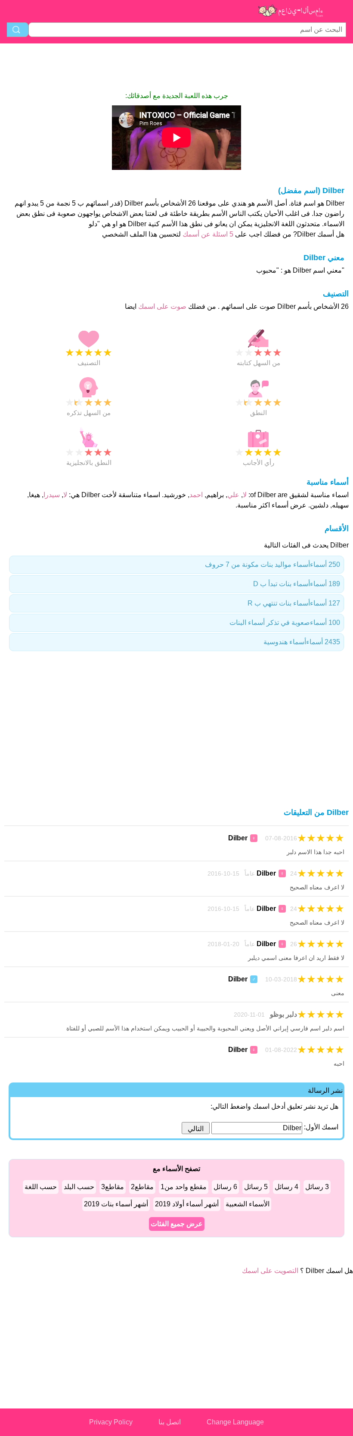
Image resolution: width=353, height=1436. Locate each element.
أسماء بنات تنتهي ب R (294, 603)
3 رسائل (317, 1186)
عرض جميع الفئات (177, 1223)
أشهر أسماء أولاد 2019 (187, 1204)
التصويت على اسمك (270, 1270)
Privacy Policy (111, 1422)
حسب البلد (79, 1186)
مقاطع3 (112, 1186)
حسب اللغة (41, 1186)
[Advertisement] (176, 67)
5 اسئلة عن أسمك (207, 234)
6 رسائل (225, 1186)
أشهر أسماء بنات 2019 (116, 1204)
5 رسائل (256, 1186)
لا (245, 494)
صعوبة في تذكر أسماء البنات (284, 622)
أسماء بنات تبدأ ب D (296, 583)
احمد (196, 494)
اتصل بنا (169, 1422)
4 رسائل (286, 1186)
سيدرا (51, 494)
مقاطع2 (142, 1186)
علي (233, 494)
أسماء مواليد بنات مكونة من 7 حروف (272, 564)
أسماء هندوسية (301, 642)
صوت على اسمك (161, 306)
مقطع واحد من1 (184, 1186)
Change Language (235, 1422)
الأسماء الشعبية (247, 1204)
